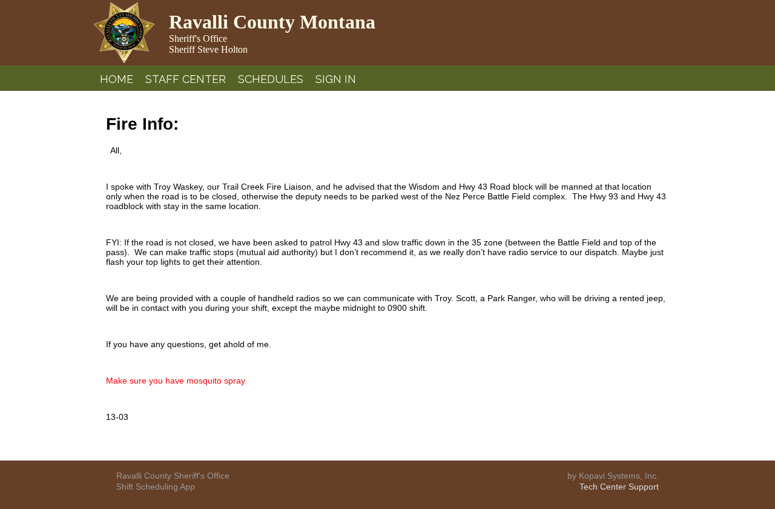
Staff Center (185, 79)
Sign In (335, 79)
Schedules (270, 79)
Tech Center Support (619, 486)
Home (116, 79)
